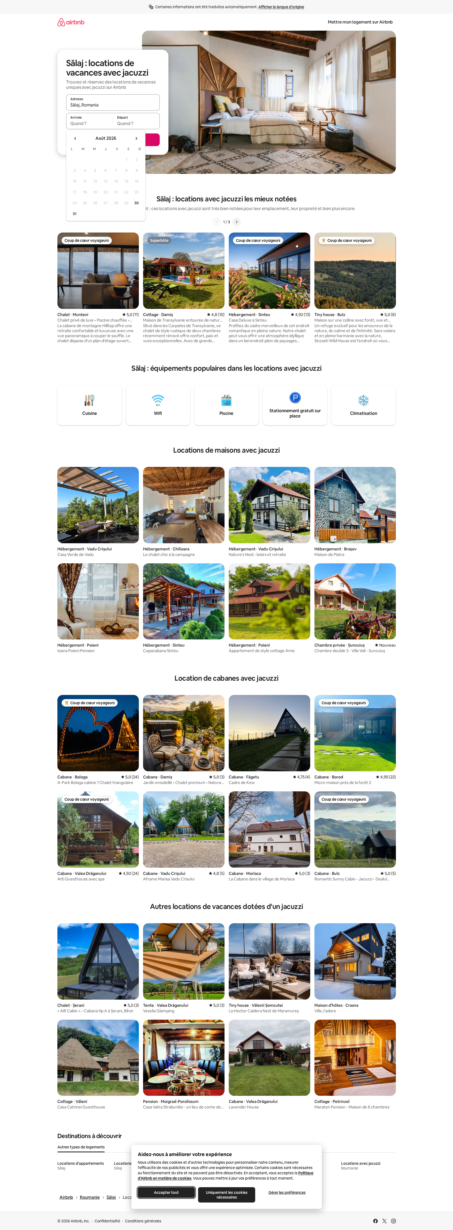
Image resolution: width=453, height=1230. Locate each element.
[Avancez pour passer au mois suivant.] (136, 138)
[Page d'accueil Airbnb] (70, 22)
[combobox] (112, 105)
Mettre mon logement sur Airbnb (360, 22)
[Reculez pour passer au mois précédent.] (75, 138)
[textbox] (89, 123)
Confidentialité (107, 1221)
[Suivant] (236, 222)
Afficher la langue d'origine (281, 6)
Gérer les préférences (286, 1192)
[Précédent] (217, 222)
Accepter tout (166, 1192)
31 (74, 213)
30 (136, 203)
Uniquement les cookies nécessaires (226, 1195)
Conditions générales (143, 1221)
